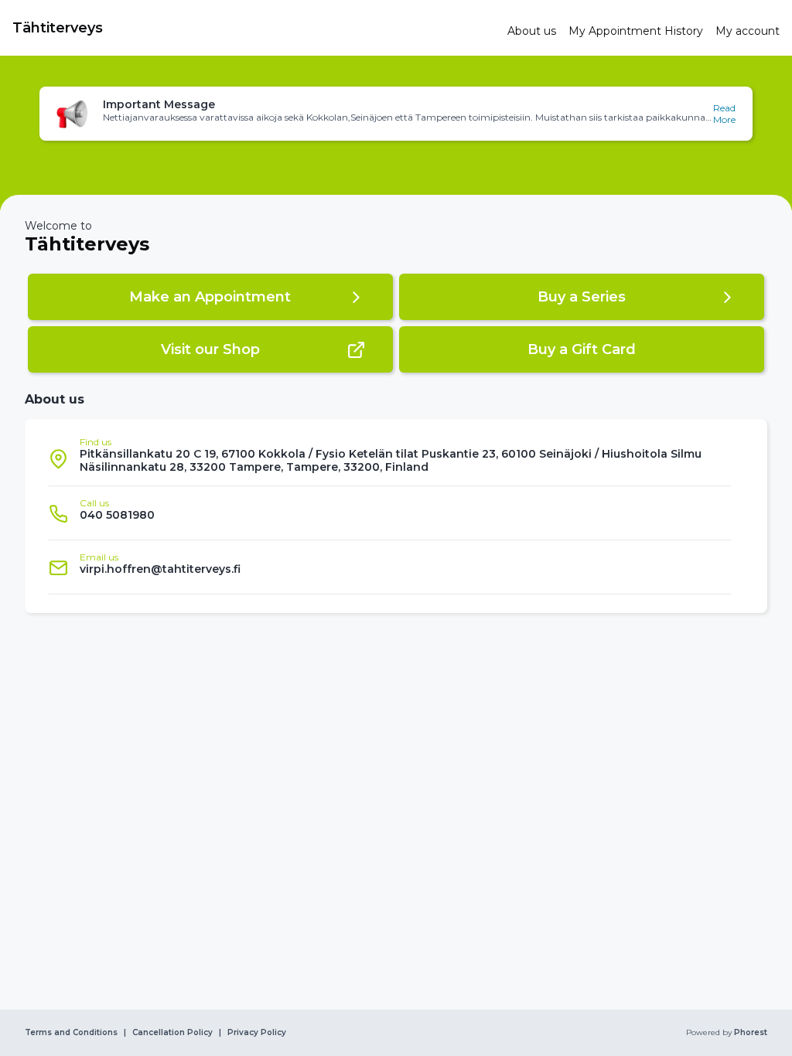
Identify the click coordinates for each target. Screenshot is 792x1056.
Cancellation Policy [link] (172, 1032)
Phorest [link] (750, 1032)
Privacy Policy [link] (256, 1032)
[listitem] (390, 458)
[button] (396, 114)
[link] (253, 28)
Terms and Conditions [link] (71, 1032)
